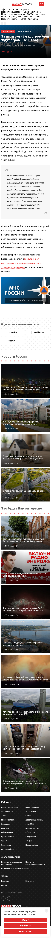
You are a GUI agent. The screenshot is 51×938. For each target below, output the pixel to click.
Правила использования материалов (11, 863)
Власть (29, 816)
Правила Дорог (32, 845)
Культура (5, 828)
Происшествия (7, 837)
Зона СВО (30, 824)
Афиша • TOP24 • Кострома (15, 9)
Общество (30, 832)
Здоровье (5, 824)
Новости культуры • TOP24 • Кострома (20, 16)
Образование (7, 832)
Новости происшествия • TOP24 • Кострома (23, 14)
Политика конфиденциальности (35, 863)
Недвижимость (32, 828)
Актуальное (31, 811)
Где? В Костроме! (8, 820)
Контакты (30, 881)
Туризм (29, 841)
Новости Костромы (9, 807)
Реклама (5, 881)
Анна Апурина (6, 52)
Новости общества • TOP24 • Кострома (21, 12)
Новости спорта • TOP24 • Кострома (19, 19)
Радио (4, 885)
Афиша (4, 816)
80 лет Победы (7, 849)
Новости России (32, 807)
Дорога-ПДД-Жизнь (34, 820)
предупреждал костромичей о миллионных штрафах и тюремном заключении (21, 263)
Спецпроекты (31, 837)
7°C (41, 4)
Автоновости (7, 811)
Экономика (6, 845)
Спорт (4, 841)
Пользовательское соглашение (15, 868)
